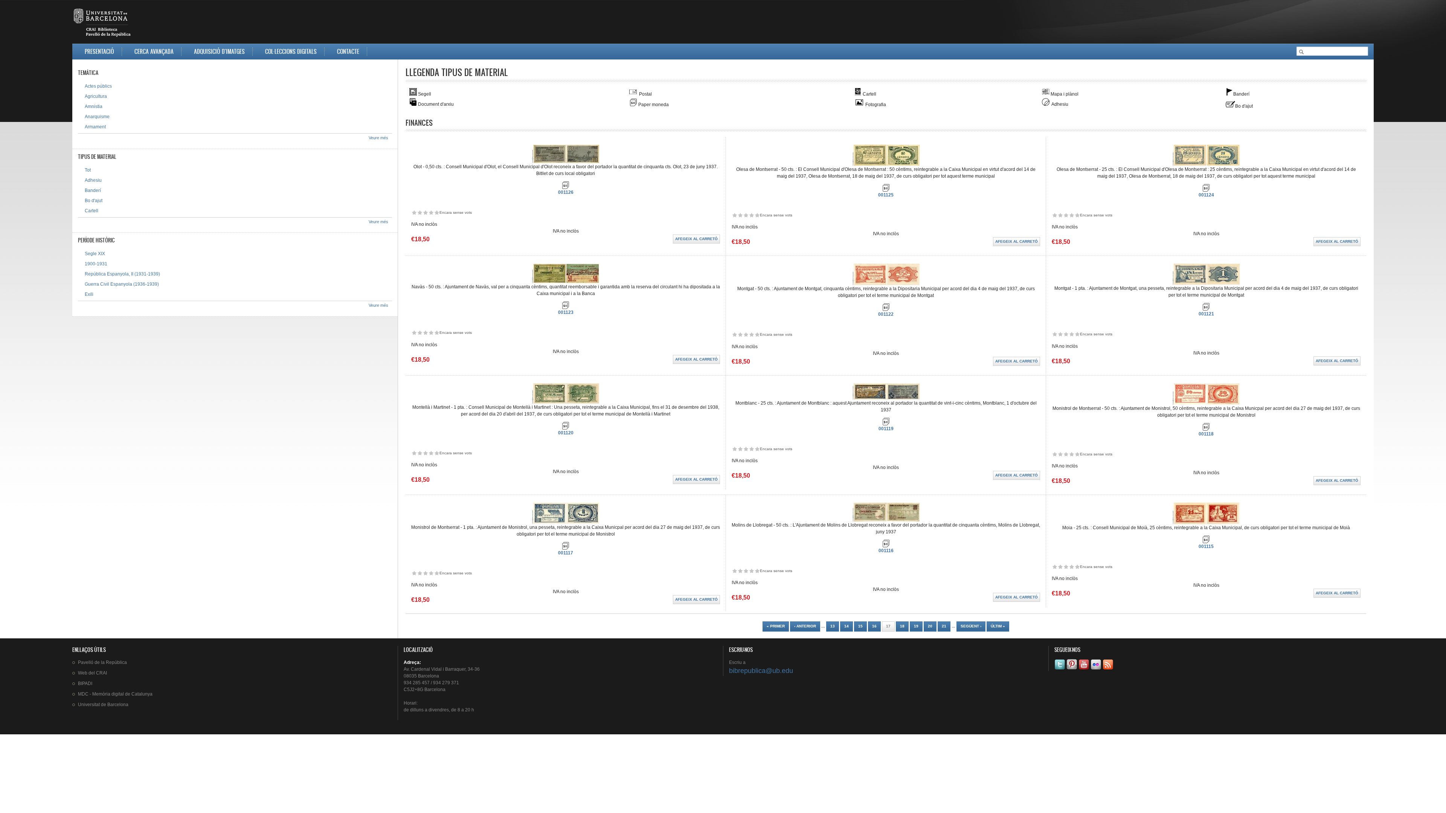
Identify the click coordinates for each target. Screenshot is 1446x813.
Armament (95, 126)
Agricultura (96, 96)
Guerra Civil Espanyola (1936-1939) (122, 284)
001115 (1206, 546)
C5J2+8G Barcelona (424, 689)
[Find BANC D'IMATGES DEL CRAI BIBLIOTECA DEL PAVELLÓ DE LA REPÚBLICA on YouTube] (1084, 669)
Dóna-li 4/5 (431, 212)
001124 (1206, 195)
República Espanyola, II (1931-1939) (122, 274)
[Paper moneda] (565, 187)
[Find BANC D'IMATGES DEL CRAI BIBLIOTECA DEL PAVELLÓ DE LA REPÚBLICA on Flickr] (1097, 669)
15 (860, 626)
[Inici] (102, 24)
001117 (565, 553)
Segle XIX (95, 253)
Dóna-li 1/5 (414, 212)
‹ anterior (805, 626)
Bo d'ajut (93, 200)
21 (944, 626)
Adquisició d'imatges (219, 51)
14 (846, 626)
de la (102, 662)
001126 (566, 192)
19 (916, 626)
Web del (92, 673)
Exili (89, 294)
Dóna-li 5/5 (436, 212)
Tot (88, 170)
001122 (886, 314)
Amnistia (93, 106)
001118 (1206, 434)
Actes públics (98, 86)
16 (874, 626)
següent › (971, 626)
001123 (566, 312)
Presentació (99, 51)
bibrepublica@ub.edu (761, 670)
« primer (776, 626)
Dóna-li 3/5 (425, 212)
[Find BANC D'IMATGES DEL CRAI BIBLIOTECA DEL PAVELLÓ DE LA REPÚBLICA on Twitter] (1060, 669)
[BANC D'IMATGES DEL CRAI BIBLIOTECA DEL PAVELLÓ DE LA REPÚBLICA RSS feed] (1109, 669)
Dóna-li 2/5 (420, 212)
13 (832, 626)
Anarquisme (97, 116)
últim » (998, 626)
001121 (1206, 314)
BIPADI (85, 683)
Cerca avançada (154, 51)
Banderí (93, 190)
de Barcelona (103, 704)
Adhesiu (93, 180)
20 (930, 626)
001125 (886, 195)
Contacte (348, 51)
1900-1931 (96, 263)
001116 (886, 550)
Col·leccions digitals (291, 51)
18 (902, 626)
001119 (886, 428)
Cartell (91, 210)
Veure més (378, 138)
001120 (566, 432)
